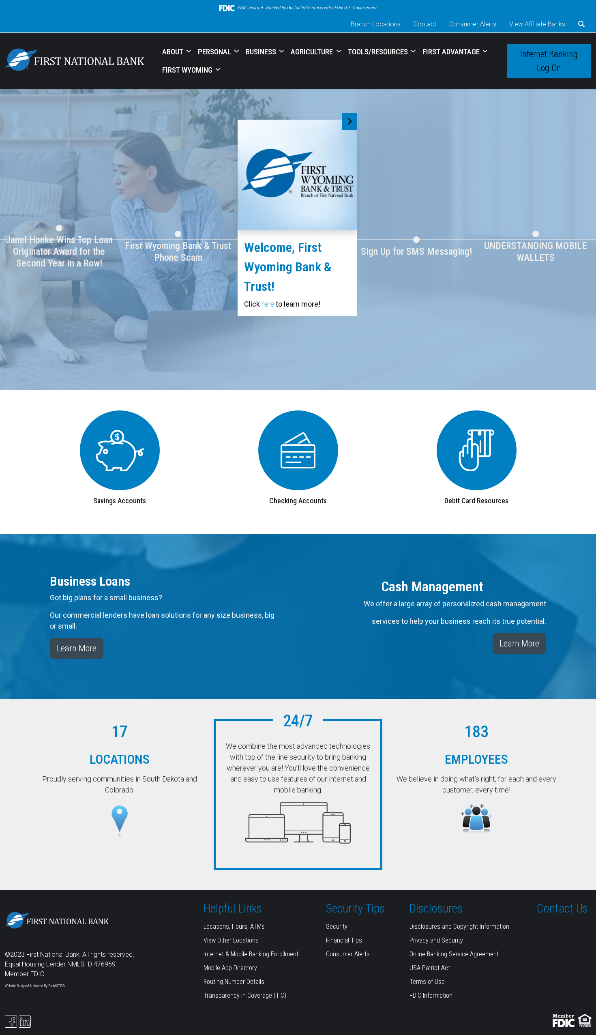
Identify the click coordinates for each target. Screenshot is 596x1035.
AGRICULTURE (312, 51)
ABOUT (173, 51)
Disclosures (436, 908)
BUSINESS (262, 51)
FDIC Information (430, 995)
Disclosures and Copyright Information (459, 926)
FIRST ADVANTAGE (451, 51)
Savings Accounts (119, 500)
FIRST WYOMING (188, 70)
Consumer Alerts (472, 24)
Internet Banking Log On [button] (549, 61)
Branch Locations (376, 24)
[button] (581, 24)
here (268, 304)
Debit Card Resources (476, 500)
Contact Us (562, 908)
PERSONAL (215, 51)
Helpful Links (233, 908)
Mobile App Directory (230, 968)
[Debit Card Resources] (477, 450)
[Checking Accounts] (298, 450)
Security (336, 926)
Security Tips (355, 908)
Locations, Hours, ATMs (234, 926)
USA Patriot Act (429, 968)
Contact (425, 24)
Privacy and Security (436, 940)
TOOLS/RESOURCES (378, 51)
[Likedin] (25, 1022)
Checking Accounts (298, 500)
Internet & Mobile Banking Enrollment (251, 954)
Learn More (76, 648)
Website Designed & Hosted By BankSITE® (35, 986)
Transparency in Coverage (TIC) (245, 995)
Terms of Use (427, 982)
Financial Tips (344, 940)
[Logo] (74, 61)
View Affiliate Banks (537, 24)
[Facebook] (11, 1022)
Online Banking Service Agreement (454, 954)
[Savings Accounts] (120, 450)
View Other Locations (231, 940)
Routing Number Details (234, 982)
